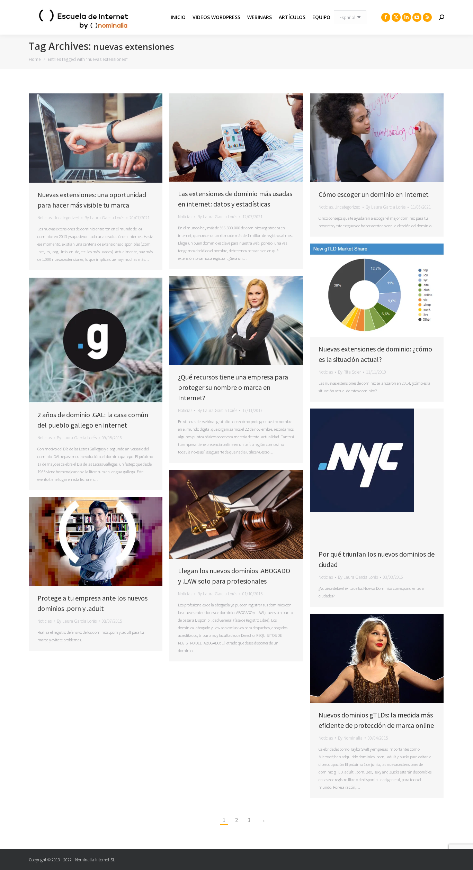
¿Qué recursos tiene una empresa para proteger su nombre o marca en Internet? (233, 387)
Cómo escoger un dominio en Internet (374, 194)
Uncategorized (66, 218)
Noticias (44, 218)
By (104, 218)
